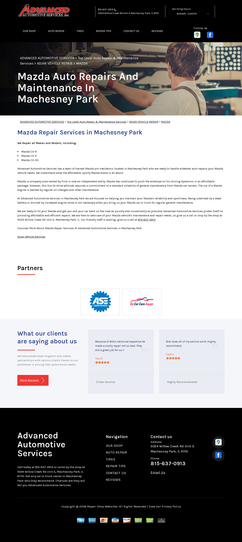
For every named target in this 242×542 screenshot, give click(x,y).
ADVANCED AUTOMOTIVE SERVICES (47, 58)
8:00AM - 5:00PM (186, 13)
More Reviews (30, 380)
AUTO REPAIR (56, 31)
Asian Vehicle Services (31, 236)
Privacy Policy (171, 506)
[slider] (102, 362)
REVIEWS (157, 31)
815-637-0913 (105, 9)
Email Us (158, 472)
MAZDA (81, 63)
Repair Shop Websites (102, 506)
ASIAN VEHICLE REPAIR (54, 63)
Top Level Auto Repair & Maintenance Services (96, 121)
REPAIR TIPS (103, 31)
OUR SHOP (29, 31)
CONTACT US (131, 31)
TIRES (80, 31)
